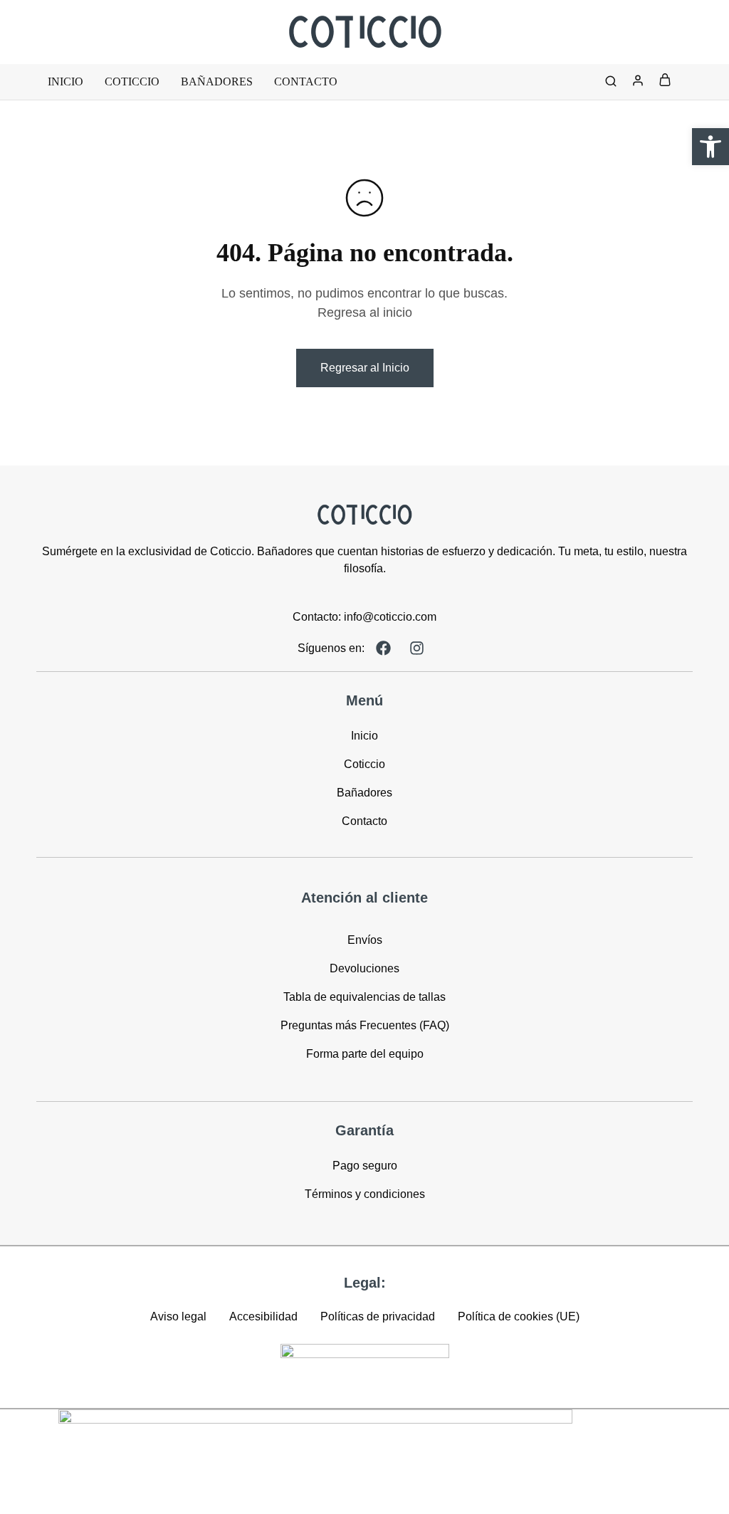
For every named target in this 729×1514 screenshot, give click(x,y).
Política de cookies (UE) (518, 1316)
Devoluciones (364, 968)
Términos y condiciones (365, 1194)
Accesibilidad (263, 1316)
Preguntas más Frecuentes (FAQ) (364, 1025)
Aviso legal (178, 1316)
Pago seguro (364, 1166)
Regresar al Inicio (364, 368)
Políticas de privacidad (377, 1316)
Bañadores (217, 81)
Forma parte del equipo (365, 1054)
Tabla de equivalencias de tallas (364, 997)
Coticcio (132, 81)
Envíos (364, 940)
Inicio (65, 81)
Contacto (305, 81)
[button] (710, 146)
